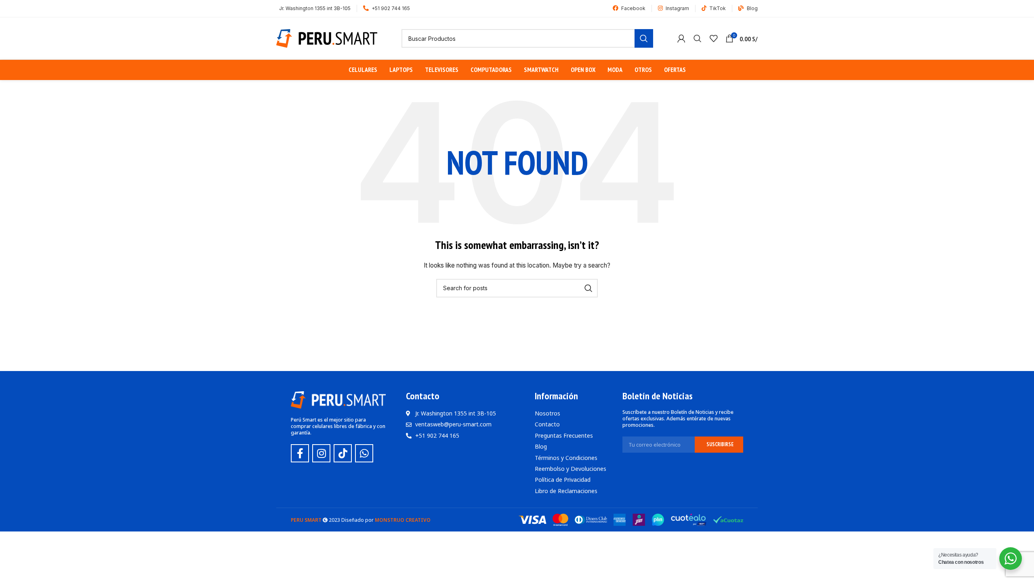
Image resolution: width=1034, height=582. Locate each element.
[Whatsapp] (364, 453)
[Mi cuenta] (681, 38)
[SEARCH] (644, 38)
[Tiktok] (343, 453)
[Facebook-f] (300, 453)
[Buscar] (697, 38)
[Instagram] (321, 453)
